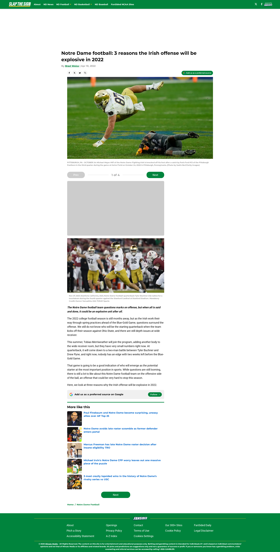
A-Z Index (111, 536)
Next (155, 174)
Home (70, 504)
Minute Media (51, 544)
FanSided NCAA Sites (122, 4)
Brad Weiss (72, 66)
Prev (76, 174)
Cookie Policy (173, 530)
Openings (111, 525)
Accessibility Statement (80, 536)
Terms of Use (141, 530)
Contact (138, 525)
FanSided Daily (202, 525)
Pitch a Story (74, 530)
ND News (48, 4)
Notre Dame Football (88, 504)
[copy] (85, 73)
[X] (256, 4)
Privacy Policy (114, 530)
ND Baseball (101, 4)
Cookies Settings (143, 536)
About (37, 4)
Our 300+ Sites (173, 525)
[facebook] (261, 4)
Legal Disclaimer (203, 530)
